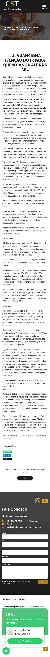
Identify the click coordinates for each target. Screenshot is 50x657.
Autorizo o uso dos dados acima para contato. (17, 582)
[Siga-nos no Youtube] (45, 502)
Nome (4, 533)
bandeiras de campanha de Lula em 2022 (19, 89)
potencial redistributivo (31, 214)
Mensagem (6, 564)
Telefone (5, 541)
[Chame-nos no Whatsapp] (6, 651)
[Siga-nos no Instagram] (38, 502)
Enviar (43, 582)
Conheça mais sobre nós (14, 599)
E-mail (4, 549)
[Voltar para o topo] (45, 649)
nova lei (7, 184)
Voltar (25, 478)
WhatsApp (7, 451)
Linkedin (7, 455)
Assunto (5, 557)
